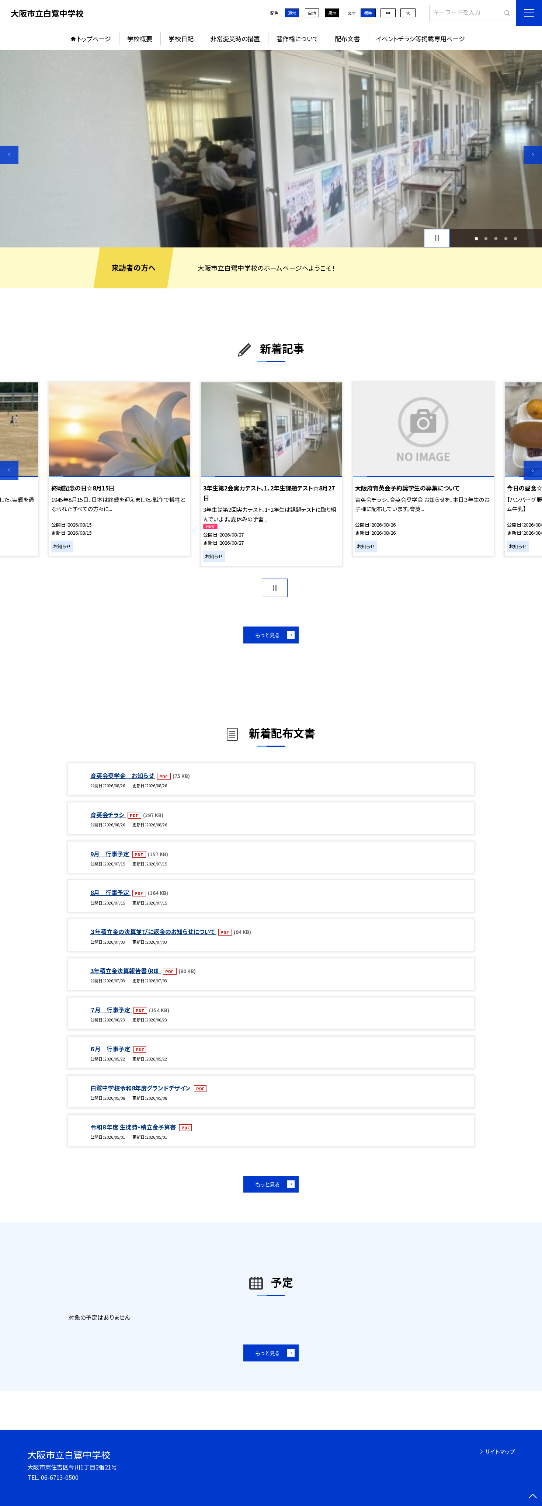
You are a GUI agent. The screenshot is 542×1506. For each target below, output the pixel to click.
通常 (292, 13)
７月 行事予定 (111, 1009)
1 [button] (476, 238)
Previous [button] (9, 155)
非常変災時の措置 (235, 38)
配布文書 (347, 38)
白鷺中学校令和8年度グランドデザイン (141, 1087)
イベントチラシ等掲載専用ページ (420, 38)
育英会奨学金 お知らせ (122, 775)
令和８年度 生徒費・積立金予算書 (133, 1126)
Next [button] (533, 155)
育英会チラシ (108, 814)
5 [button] (515, 238)
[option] (271, 148)
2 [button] (486, 238)
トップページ (94, 38)
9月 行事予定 (110, 853)
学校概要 (139, 38)
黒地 (332, 13)
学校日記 (181, 38)
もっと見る (267, 635)
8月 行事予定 (110, 892)
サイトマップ (499, 1451)
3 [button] (496, 238)
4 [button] (505, 238)
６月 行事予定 (111, 1048)
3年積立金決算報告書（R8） (125, 970)
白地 (312, 13)
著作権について (297, 38)
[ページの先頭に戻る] (533, 1497)
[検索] (505, 11)
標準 (368, 13)
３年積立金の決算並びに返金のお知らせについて (153, 931)
